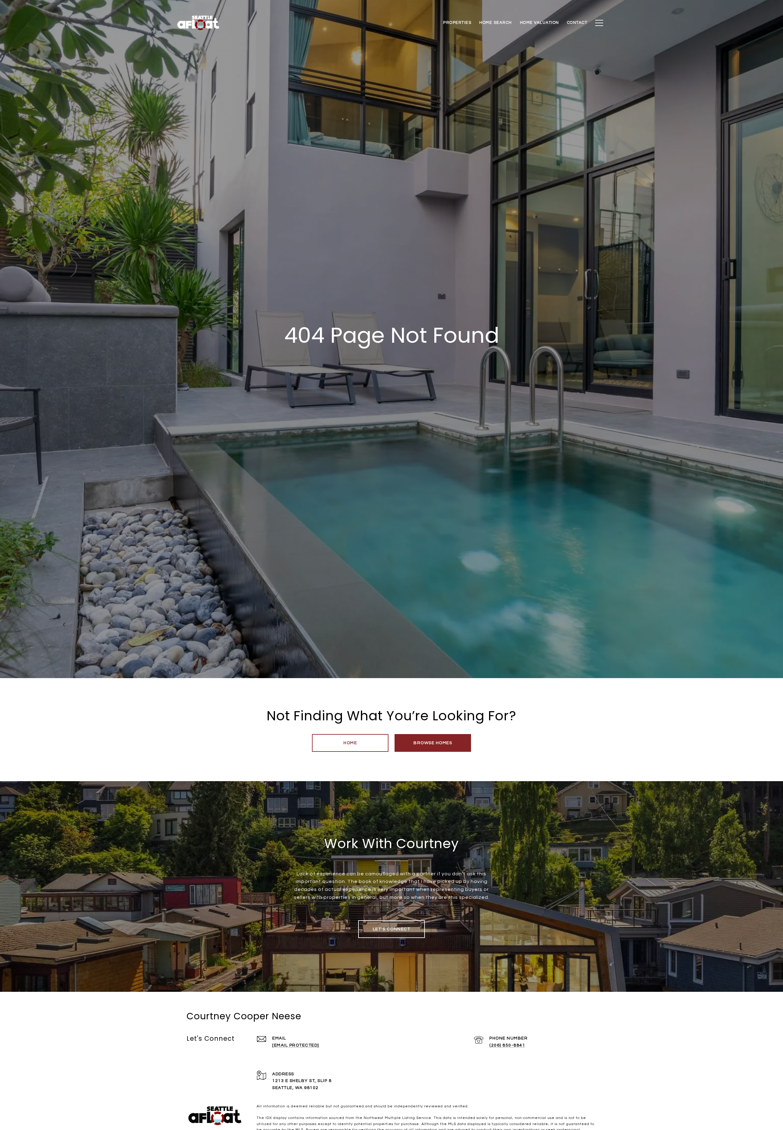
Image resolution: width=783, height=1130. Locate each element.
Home (350, 743)
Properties (457, 22)
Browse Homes (433, 743)
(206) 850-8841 (507, 1045)
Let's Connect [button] (391, 929)
